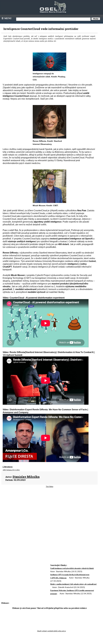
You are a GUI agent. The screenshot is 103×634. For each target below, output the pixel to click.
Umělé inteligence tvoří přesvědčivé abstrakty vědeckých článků (72, 568)
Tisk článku (49, 486)
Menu (6, 18)
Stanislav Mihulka (26, 476)
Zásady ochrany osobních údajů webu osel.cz (51, 631)
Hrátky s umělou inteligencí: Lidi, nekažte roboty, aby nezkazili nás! (73, 584)
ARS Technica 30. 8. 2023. (11, 470)
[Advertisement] (49, 509)
